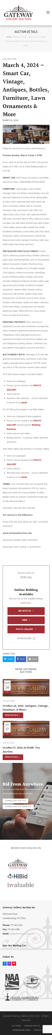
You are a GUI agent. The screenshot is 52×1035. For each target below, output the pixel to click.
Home (9, 37)
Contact (38, 1030)
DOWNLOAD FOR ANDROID (18, 806)
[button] (48, 13)
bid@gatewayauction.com (22, 934)
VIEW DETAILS (13, 715)
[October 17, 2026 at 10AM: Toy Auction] (26, 729)
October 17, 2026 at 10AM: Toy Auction (21, 750)
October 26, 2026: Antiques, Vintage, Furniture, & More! (26, 708)
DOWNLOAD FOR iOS (15, 801)
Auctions (16, 1026)
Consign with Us (32, 1026)
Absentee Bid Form (21, 1030)
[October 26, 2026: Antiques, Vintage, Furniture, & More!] (26, 688)
